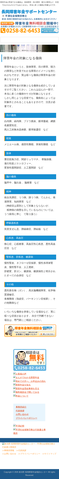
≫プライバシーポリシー (29, 454)
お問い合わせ (22, 414)
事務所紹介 (21, 407)
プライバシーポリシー (26, 418)
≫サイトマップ (49, 454)
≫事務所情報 (8, 450)
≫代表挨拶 (21, 450)
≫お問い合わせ (9, 454)
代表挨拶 (20, 410)
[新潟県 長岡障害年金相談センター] (29, 19)
